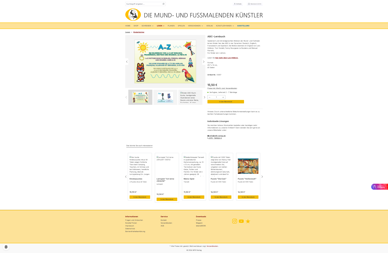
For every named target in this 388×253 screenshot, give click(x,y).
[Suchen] (163, 4)
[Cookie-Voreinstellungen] (6, 247)
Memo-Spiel (189, 179)
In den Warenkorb (225, 101)
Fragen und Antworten (134, 220)
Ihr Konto (238, 4)
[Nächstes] (203, 61)
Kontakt (164, 220)
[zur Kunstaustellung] (379, 187)
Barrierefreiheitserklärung (135, 231)
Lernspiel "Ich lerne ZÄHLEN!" (165, 180)
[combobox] (143, 4)
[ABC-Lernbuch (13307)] (165, 61)
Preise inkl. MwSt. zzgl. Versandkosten (222, 88)
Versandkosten (166, 223)
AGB (162, 226)
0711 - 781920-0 (215, 138)
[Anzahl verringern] (209, 97)
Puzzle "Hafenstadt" (247, 179)
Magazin (199, 223)
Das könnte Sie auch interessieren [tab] (139, 146)
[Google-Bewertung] (248, 221)
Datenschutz (130, 229)
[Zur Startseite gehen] (194, 14)
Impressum (129, 226)
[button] (148, 26)
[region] (165, 70)
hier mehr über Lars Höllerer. (226, 58)
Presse (198, 220)
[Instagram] (234, 221)
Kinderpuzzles (136, 179)
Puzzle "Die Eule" (218, 179)
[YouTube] (241, 221)
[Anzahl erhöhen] (223, 97)
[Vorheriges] (126, 61)
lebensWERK (201, 226)
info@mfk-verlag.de (217, 136)
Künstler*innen (131, 223)
